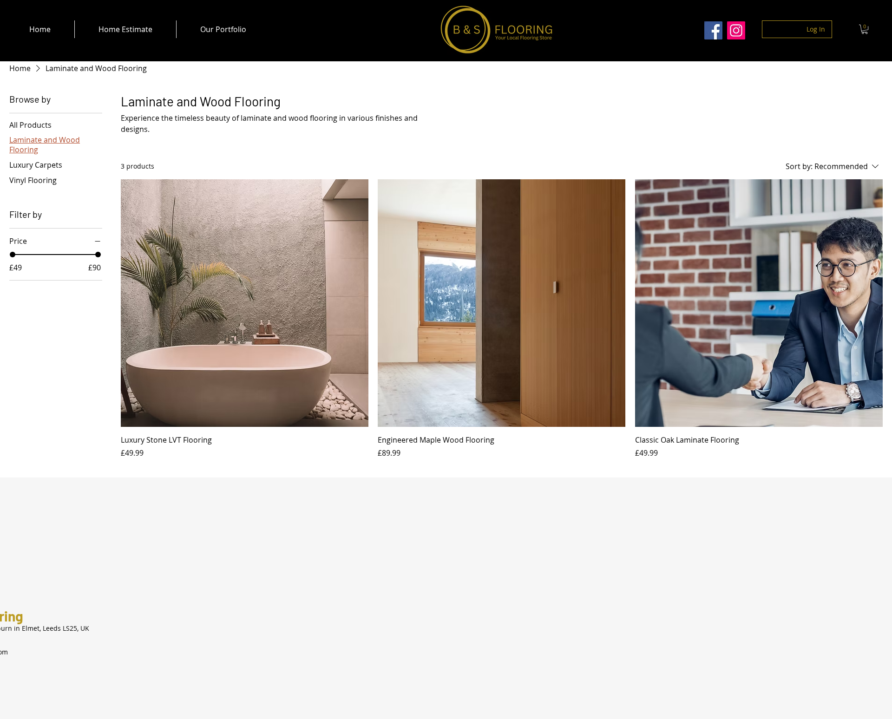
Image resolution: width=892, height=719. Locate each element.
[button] (864, 29)
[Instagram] (736, 30)
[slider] (12, 254)
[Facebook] (713, 30)
